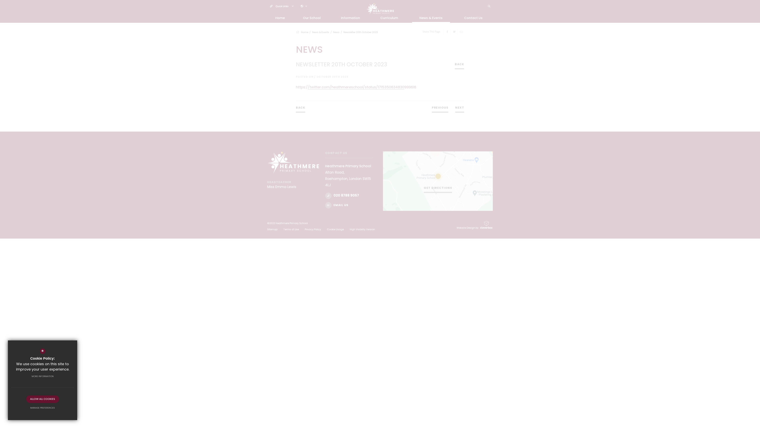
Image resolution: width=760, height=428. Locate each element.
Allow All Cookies (42, 399)
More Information (43, 376)
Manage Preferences (42, 407)
